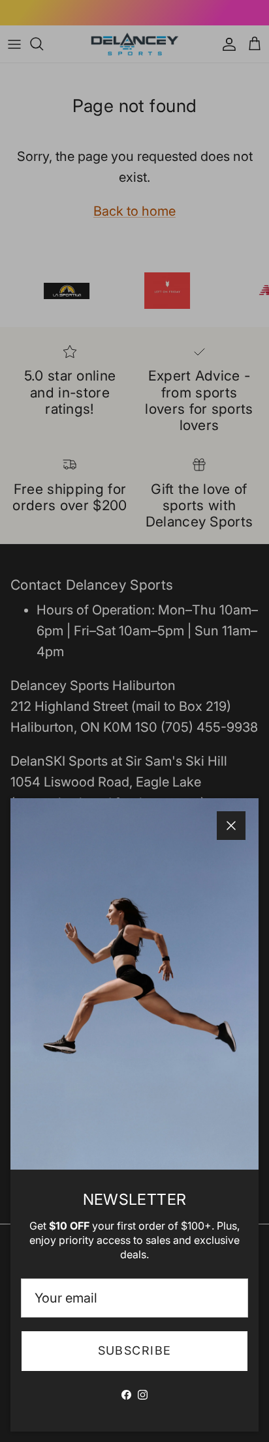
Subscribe (135, 1350)
